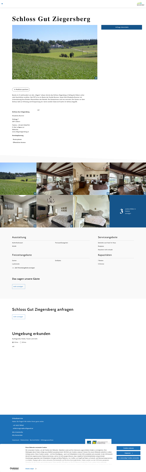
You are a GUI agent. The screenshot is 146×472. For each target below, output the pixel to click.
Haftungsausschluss (47, 440)
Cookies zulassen (128, 448)
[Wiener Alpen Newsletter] (8, 3)
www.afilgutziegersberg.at (20, 132)
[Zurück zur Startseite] (140, 3)
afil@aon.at (20, 127)
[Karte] (6, 3)
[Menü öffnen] (2, 3)
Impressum (15, 440)
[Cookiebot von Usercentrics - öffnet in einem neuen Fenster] (14, 468)
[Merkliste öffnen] (11, 3)
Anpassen (128, 453)
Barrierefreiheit (34, 440)
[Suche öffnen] (13, 3)
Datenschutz (25, 440)
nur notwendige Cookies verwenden (128, 458)
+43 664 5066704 (24, 125)
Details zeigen (30, 468)
